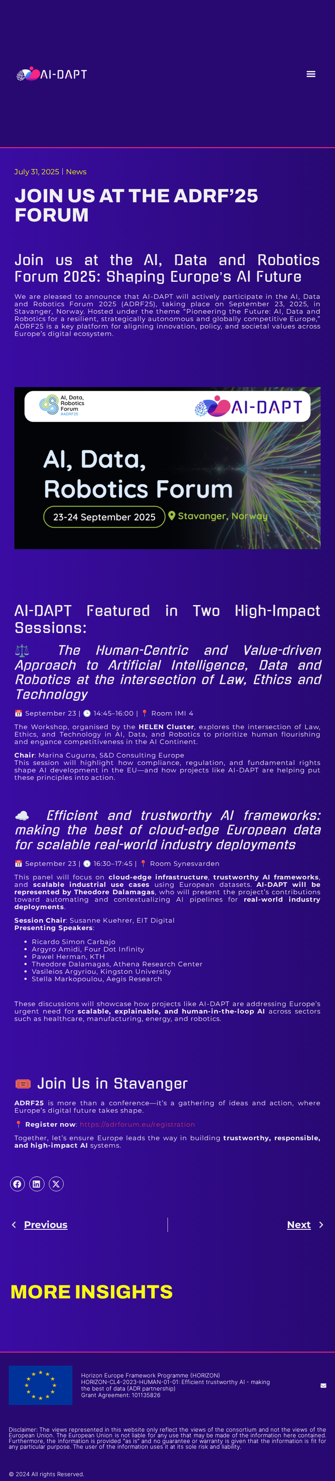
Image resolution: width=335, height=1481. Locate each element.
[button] (311, 73)
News (76, 171)
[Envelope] (323, 1385)
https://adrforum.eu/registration (137, 1124)
